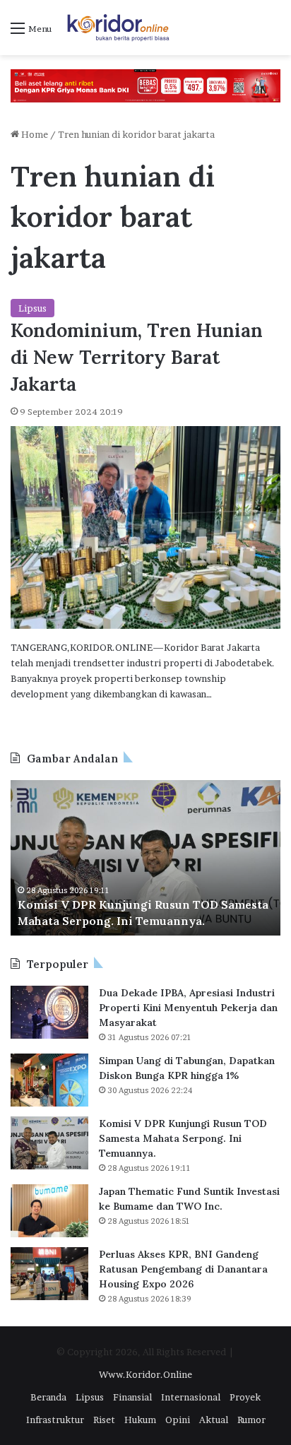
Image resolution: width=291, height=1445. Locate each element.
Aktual (213, 1419)
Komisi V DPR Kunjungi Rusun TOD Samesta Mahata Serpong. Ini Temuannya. (183, 1138)
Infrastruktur (55, 1419)
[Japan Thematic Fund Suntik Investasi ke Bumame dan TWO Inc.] (49, 1210)
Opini (177, 1419)
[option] (145, 858)
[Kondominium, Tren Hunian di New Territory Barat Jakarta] (145, 527)
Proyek (245, 1397)
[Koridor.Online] (118, 27)
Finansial (132, 1397)
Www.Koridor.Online (145, 1374)
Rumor (251, 1419)
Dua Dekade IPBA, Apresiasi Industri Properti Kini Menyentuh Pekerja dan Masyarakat (188, 1007)
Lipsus (32, 308)
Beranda (48, 1397)
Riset (104, 1419)
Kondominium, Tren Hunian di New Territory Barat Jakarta (137, 357)
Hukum (140, 1419)
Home (33, 134)
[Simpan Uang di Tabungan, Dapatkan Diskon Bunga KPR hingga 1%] (49, 1080)
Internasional (190, 1397)
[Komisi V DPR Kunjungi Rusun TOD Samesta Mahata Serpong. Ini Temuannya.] (49, 1142)
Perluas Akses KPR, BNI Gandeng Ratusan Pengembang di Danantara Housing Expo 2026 (183, 1269)
